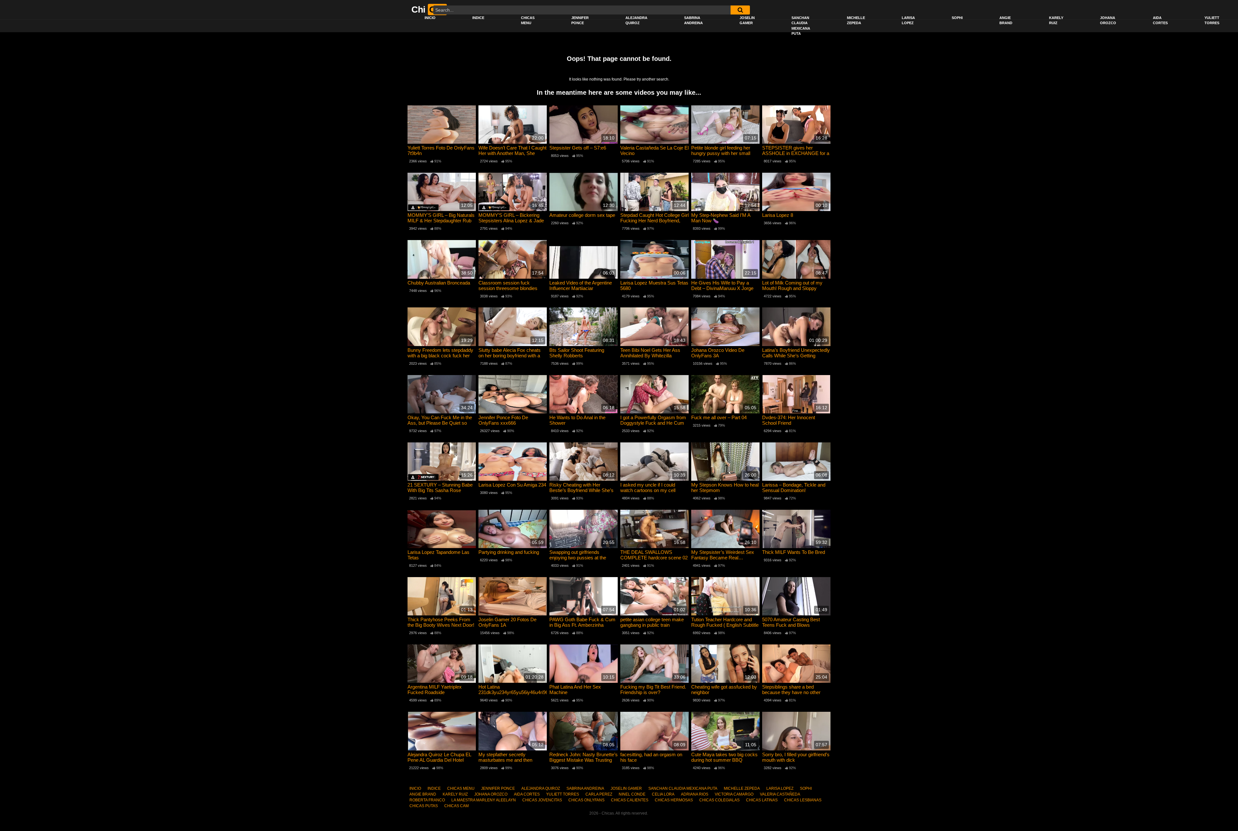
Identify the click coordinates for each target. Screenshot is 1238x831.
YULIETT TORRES (1211, 20)
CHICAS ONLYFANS (586, 800)
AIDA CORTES (1160, 20)
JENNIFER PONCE (580, 20)
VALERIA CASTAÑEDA (780, 794)
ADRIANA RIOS (694, 794)
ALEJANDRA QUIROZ (636, 20)
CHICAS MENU (528, 20)
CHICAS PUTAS (423, 806)
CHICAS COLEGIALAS (719, 800)
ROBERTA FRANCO (427, 800)
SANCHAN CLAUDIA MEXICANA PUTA (800, 26)
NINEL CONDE (632, 794)
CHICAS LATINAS (762, 800)
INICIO (430, 18)
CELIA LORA (663, 794)
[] (740, 9)
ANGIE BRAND (1005, 20)
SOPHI (957, 18)
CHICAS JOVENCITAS (542, 800)
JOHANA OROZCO (1108, 20)
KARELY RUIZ (1056, 20)
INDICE (478, 18)
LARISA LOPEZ (908, 20)
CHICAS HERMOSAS (674, 800)
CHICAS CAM (456, 806)
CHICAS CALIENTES (629, 800)
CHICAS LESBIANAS (802, 800)
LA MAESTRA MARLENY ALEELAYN (483, 800)
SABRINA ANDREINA (693, 20)
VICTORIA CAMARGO (734, 794)
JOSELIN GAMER (747, 20)
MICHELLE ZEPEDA (856, 20)
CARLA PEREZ (598, 794)
